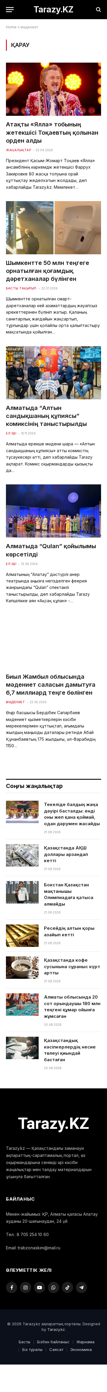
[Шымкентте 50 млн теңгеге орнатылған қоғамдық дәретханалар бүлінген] (53, 227)
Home (11, 27)
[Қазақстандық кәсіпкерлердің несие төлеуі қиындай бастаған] (22, 1048)
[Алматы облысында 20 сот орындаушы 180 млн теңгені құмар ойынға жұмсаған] (22, 1004)
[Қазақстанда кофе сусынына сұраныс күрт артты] (22, 967)
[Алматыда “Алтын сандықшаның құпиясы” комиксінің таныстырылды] (53, 372)
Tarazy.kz (56, 1329)
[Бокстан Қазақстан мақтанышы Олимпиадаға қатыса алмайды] (22, 892)
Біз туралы (32, 1349)
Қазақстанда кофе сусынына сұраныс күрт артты (72, 966)
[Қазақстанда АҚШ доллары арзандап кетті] (22, 855)
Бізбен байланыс (53, 1341)
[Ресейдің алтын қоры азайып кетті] (22, 935)
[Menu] (10, 9)
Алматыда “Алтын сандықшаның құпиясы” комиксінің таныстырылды (46, 415)
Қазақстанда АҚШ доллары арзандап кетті (66, 854)
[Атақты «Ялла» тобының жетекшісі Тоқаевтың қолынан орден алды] (53, 89)
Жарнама (85, 1341)
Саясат (56, 1349)
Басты (24, 1341)
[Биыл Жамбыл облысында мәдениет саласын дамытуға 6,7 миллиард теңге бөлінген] (53, 641)
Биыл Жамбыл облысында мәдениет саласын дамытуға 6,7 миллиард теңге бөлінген (50, 684)
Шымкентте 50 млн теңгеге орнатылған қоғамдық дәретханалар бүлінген (47, 270)
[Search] (98, 9)
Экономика (81, 1349)
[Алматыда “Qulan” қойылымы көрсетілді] (53, 511)
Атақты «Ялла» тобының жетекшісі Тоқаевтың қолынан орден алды (52, 132)
